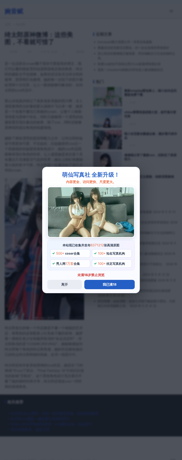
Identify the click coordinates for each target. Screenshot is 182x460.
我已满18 (110, 284)
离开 (64, 284)
